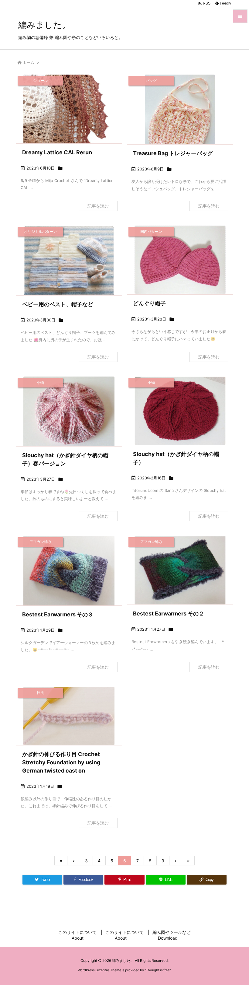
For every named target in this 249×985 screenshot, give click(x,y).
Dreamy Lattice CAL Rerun (57, 152)
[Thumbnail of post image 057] (69, 109)
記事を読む (98, 206)
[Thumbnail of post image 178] (69, 261)
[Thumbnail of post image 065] (69, 414)
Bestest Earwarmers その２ (168, 613)
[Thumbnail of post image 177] (180, 260)
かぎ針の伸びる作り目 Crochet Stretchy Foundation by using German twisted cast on (61, 762)
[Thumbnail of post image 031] (180, 120)
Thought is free (157, 970)
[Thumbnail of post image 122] (180, 570)
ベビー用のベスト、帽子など (57, 304)
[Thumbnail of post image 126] (180, 411)
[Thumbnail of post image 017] (69, 716)
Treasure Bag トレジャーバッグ (173, 153)
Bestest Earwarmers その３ (57, 614)
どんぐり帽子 (149, 303)
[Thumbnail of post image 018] (69, 572)
